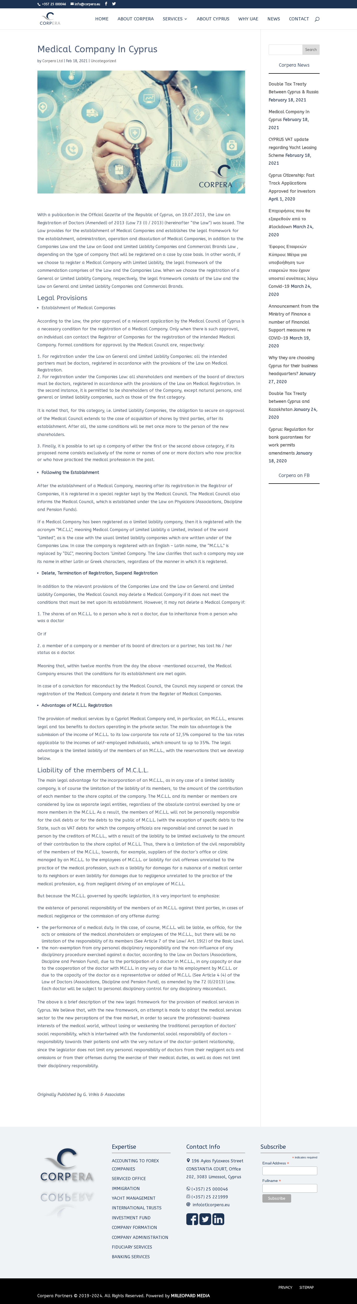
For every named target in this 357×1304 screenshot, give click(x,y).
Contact (299, 19)
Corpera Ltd (52, 61)
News (273, 19)
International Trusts (137, 1207)
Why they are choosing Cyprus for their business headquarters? (293, 365)
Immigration (126, 1188)
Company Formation (134, 1227)
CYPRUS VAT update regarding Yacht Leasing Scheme (292, 147)
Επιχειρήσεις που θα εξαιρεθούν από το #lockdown (289, 218)
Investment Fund (131, 1217)
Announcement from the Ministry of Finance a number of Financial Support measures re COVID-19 (294, 322)
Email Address (275, 1163)
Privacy (285, 1287)
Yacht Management (134, 1198)
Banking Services (131, 1256)
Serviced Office (129, 1178)
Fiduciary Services (132, 1247)
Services (172, 19)
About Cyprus (213, 19)
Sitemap (307, 1287)
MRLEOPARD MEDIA (190, 1295)
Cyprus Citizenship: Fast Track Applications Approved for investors (292, 183)
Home (101, 19)
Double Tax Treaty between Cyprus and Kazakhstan (289, 401)
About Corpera (136, 19)
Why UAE (248, 19)
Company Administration (140, 1237)
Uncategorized (103, 61)
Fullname (271, 1180)
